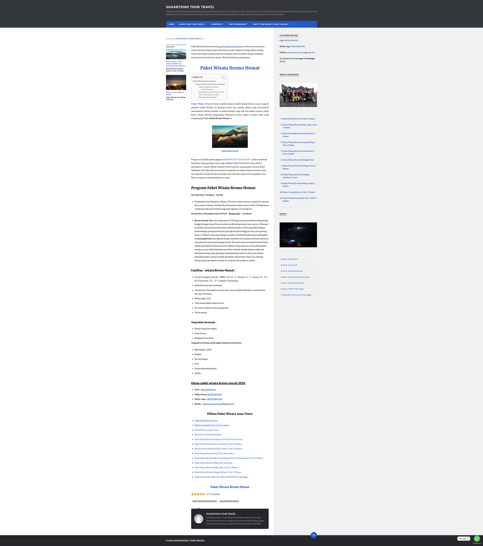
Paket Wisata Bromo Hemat (230, 68)
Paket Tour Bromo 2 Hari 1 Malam (270, 24)
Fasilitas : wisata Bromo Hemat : (208, 87)
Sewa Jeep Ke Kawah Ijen (293, 283)
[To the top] (314, 535)
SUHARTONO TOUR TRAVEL (190, 7)
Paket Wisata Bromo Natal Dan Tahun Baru (214, 453)
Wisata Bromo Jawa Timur (206, 430)
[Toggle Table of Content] (222, 77)
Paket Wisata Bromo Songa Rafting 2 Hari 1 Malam (217, 472)
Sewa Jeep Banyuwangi (293, 271)
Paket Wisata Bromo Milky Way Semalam (213, 463)
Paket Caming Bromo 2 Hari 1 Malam (299, 192)
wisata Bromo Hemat (219, 270)
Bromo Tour (234, 213)
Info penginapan (237, 24)
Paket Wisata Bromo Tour (206, 420)
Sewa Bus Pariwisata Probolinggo (297, 295)
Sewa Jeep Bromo (290, 259)
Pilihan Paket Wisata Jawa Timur (208, 95)
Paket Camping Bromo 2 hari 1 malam (211, 425)
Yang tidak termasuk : (207, 89)
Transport (216, 24)
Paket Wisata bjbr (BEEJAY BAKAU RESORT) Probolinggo (221, 477)
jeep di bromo (215, 224)
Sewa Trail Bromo (290, 265)
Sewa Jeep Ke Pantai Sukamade (296, 277)
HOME (171, 24)
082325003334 (208, 389)
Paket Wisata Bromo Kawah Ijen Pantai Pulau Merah (218, 439)
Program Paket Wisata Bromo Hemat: (210, 84)
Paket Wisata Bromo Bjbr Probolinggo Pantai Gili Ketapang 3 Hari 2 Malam (228, 458)
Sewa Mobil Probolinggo (293, 289)
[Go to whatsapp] (477, 538)
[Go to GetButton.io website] (477, 543)
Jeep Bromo (200, 290)
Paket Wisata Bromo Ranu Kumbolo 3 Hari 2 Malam (218, 444)
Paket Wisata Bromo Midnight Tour (298, 160)
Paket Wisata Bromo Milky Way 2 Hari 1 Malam (216, 467)
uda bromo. (201, 333)
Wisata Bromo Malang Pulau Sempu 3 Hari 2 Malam (218, 448)
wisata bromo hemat (229, 501)
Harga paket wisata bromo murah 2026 (211, 92)
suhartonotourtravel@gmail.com (218, 404)
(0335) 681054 (214, 394)
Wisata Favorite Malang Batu (208, 434)
